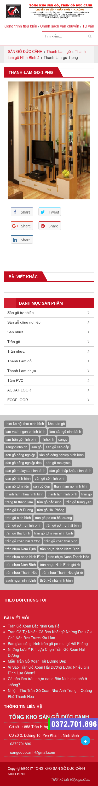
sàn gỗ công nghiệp (20, 454)
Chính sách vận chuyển (59, 26)
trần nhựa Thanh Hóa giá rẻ (62, 572)
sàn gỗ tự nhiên (17, 486)
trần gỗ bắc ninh (49, 501)
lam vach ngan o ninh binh (25, 431)
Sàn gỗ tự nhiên (20, 312)
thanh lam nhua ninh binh (24, 494)
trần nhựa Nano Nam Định (59, 548)
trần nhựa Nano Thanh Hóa (68, 556)
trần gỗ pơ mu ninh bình (23, 525)
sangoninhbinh (16, 446)
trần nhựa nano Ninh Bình (24, 556)
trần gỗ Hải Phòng (50, 509)
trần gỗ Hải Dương (19, 509)
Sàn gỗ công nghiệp (24, 322)
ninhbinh (48, 439)
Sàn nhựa (15, 332)
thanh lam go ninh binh (71, 486)
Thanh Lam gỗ (19, 361)
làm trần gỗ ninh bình (21, 439)
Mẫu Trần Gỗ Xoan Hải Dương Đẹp (37, 661)
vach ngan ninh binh (20, 580)
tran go (86, 494)
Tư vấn (88, 26)
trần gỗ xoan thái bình (60, 540)
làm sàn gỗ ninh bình (65, 431)
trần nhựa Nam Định (20, 548)
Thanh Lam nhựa (21, 371)
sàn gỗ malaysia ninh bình (25, 470)
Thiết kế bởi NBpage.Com (70, 779)
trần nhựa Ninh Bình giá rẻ (60, 564)
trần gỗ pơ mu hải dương (53, 517)
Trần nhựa (16, 351)
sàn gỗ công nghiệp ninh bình (61, 454)
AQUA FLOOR (19, 390)
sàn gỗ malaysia (58, 462)
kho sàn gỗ (56, 423)
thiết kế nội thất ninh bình (24, 423)
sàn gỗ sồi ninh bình (50, 478)
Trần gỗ (13, 342)
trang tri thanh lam (19, 501)
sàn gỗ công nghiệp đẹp (23, 462)
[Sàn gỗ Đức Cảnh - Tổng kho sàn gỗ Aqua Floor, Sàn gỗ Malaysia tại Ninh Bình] (49, 11)
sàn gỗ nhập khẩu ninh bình (70, 470)
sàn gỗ (36, 446)
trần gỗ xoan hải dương (22, 540)
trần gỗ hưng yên (78, 501)
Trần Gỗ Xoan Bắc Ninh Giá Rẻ (34, 626)
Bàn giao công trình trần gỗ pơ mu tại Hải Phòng (48, 643)
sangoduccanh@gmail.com (32, 752)
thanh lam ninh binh (62, 494)
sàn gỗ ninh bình (18, 478)
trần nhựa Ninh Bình (20, 564)
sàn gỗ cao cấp (57, 446)
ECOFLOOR (17, 400)
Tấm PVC (15, 380)
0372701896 (20, 743)
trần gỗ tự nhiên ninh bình (53, 533)
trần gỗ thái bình (17, 533)
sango (62, 439)
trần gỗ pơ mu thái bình (62, 525)
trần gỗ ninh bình (18, 517)
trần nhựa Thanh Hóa (21, 572)
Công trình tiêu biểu (20, 26)
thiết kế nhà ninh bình (56, 580)
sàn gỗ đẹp (41, 486)
